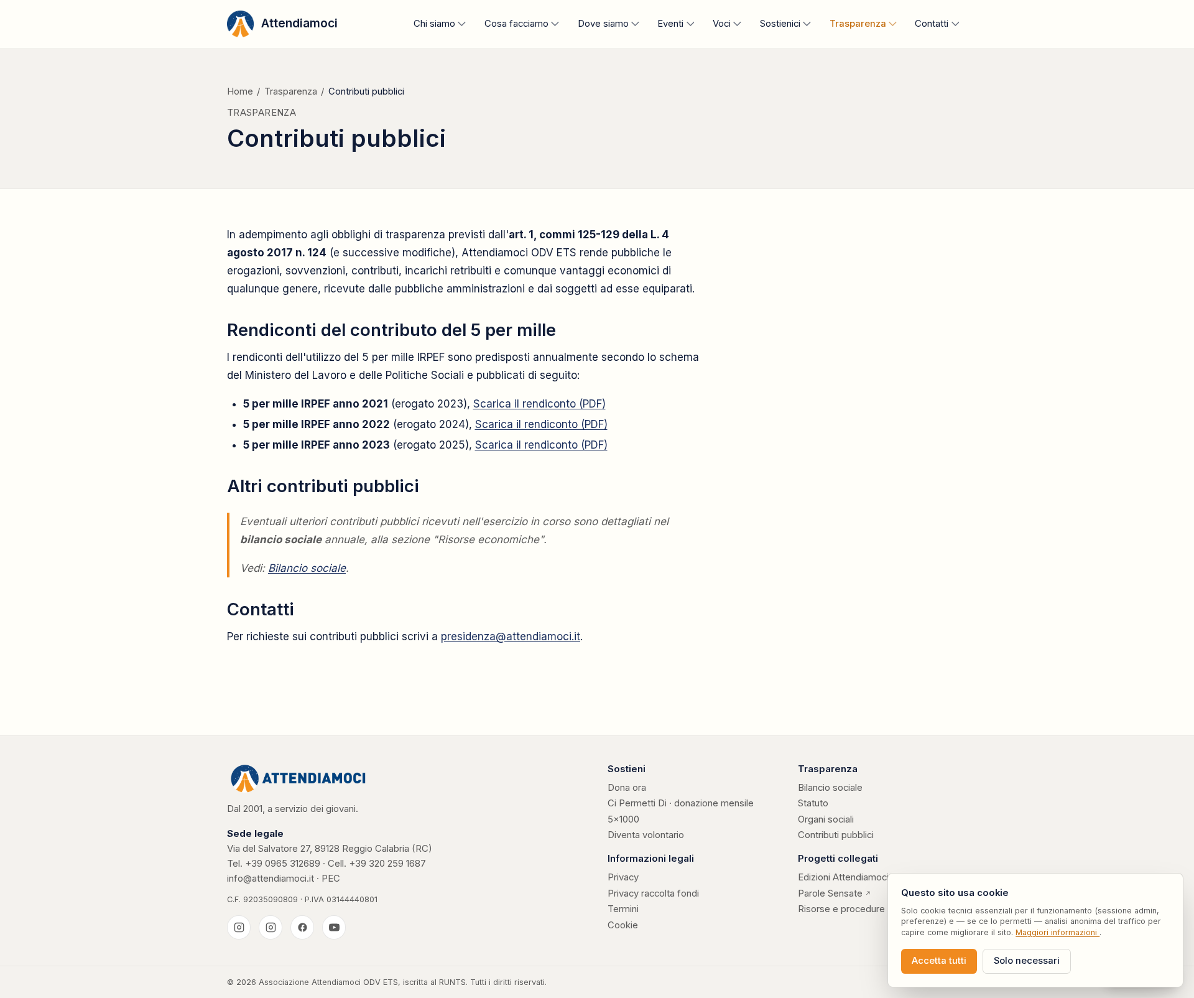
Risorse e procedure (841, 909)
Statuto (813, 803)
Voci (722, 23)
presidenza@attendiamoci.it (510, 636)
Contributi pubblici (836, 835)
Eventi (670, 23)
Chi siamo (434, 23)
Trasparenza (858, 23)
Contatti (931, 23)
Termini (623, 909)
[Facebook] (302, 927)
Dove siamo (603, 23)
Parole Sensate (834, 894)
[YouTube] (334, 927)
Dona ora (627, 787)
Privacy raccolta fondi (653, 893)
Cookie (623, 925)
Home (240, 91)
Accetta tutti (939, 960)
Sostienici (780, 23)
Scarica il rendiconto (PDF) (539, 404)
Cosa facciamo (516, 23)
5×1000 (623, 819)
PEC (331, 878)
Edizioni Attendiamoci (847, 878)
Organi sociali (826, 819)
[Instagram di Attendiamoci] (239, 927)
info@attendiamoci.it (270, 878)
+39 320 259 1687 (387, 863)
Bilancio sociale (307, 568)
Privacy (623, 877)
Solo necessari (1027, 960)
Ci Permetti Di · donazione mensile (681, 803)
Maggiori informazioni (1057, 932)
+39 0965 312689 (282, 863)
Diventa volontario (646, 835)
